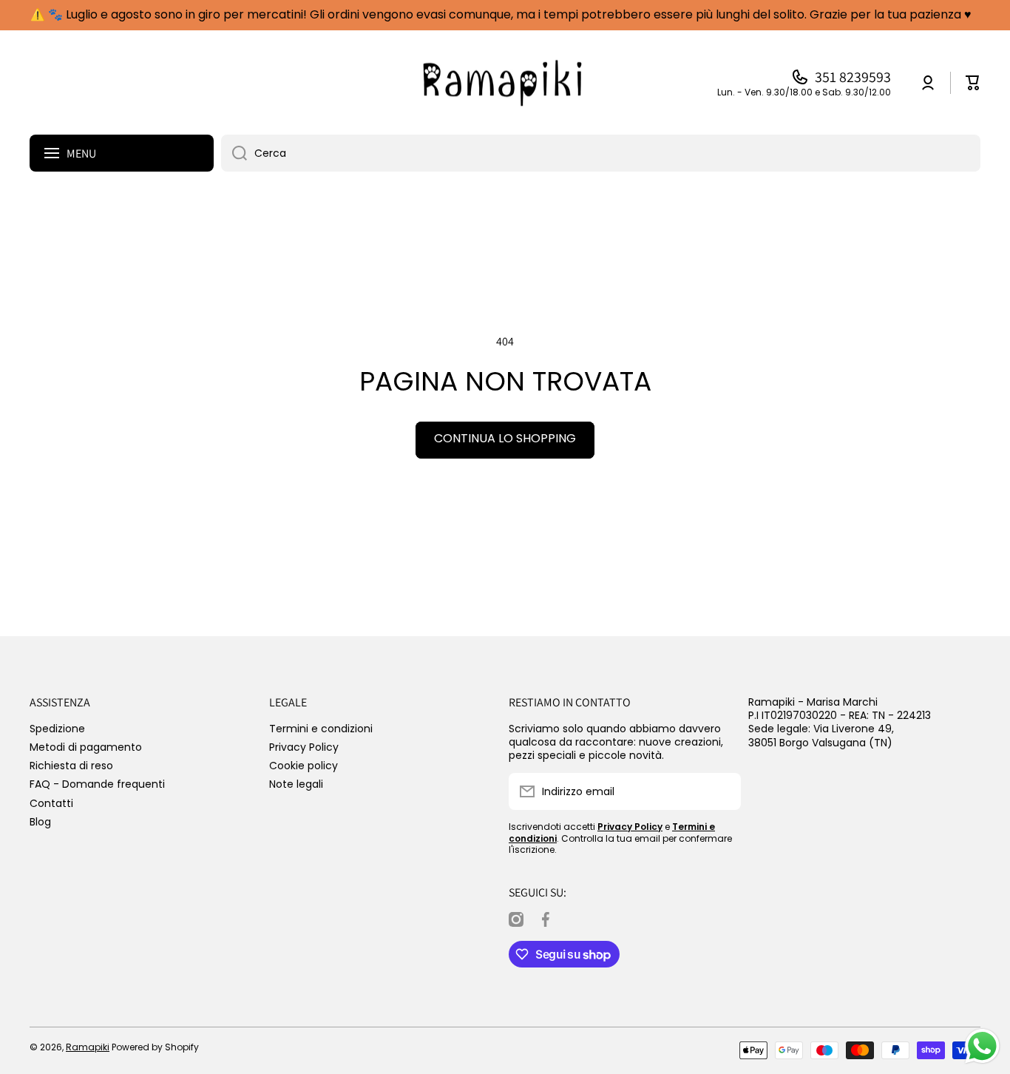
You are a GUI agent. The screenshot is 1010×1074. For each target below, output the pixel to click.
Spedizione (57, 728)
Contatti (51, 803)
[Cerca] (234, 153)
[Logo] (505, 83)
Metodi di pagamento (86, 747)
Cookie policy (303, 765)
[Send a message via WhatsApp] (982, 1046)
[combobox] (600, 153)
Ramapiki (87, 1047)
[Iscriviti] (722, 791)
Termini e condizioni (321, 728)
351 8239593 (853, 77)
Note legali (296, 784)
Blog (40, 821)
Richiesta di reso (71, 765)
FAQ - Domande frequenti (97, 784)
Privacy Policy (304, 747)
